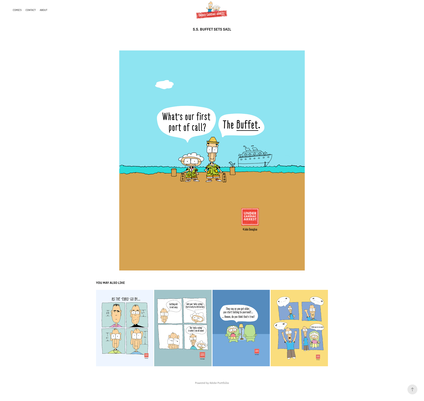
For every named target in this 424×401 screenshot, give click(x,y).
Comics (17, 10)
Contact (31, 10)
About (43, 10)
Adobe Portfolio (219, 382)
